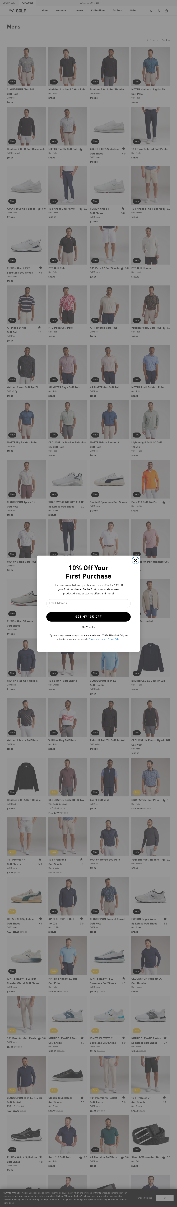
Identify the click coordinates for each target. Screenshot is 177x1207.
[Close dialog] (135, 560)
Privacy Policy (114, 639)
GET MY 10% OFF (88, 616)
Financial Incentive (97, 639)
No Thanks (88, 627)
